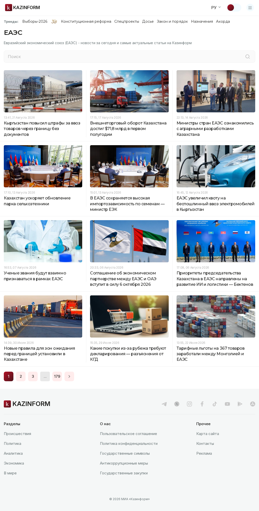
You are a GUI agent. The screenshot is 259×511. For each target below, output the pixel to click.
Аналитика (13, 453)
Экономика (14, 463)
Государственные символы (125, 453)
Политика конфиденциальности (129, 443)
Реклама (204, 453)
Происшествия (17, 433)
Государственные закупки (124, 473)
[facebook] (202, 403)
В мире (10, 473)
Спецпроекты (126, 21)
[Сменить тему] (234, 8)
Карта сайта (207, 433)
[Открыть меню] (250, 7)
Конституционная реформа (86, 21)
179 (57, 376)
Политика (12, 443)
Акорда (223, 21)
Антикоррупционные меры (124, 463)
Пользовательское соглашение (128, 433)
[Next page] (69, 376)
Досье (148, 21)
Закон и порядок (172, 21)
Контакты (205, 443)
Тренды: (11, 21)
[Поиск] (247, 56)
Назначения (202, 21)
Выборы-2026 (34, 21)
